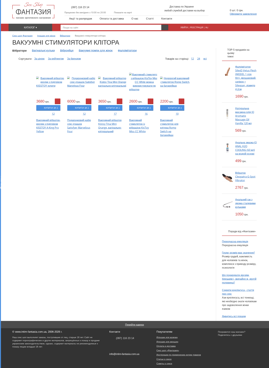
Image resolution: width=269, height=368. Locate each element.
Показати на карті (123, 12)
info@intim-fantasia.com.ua (124, 354)
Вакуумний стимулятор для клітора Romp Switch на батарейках (169, 127)
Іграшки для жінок (46, 35)
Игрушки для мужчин (167, 337)
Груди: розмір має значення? (238, 252)
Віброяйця (66, 50)
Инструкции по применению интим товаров (178, 355)
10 (177, 113)
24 (198, 58)
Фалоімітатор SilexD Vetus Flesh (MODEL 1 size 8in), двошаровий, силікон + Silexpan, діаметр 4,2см (245, 78)
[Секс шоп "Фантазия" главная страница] (33, 10)
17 (115, 113)
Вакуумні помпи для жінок (96, 50)
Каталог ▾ (30, 27)
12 (192, 58)
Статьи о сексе (164, 359)
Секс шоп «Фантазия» (167, 350)
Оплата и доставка (166, 346)
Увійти (184, 27)
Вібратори (65, 35)
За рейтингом (56, 58)
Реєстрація (196, 27)
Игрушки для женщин (167, 341)
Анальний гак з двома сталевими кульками (245, 203)
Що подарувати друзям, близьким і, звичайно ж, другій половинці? (239, 278)
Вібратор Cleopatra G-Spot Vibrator (245, 176)
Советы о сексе (164, 363)
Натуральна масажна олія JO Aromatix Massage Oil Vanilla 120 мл (244, 116)
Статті (150, 18)
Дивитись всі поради (234, 316)
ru (206, 27)
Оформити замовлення (243, 14)
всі (205, 58)
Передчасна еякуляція (235, 241)
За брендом (74, 58)
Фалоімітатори (127, 50)
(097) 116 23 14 (80, 7)
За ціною (39, 58)
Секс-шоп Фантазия (22, 35)
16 (146, 113)
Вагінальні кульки (43, 50)
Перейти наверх (134, 324)
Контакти (166, 18)
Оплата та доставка (112, 18)
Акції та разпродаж (80, 18)
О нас (134, 18)
